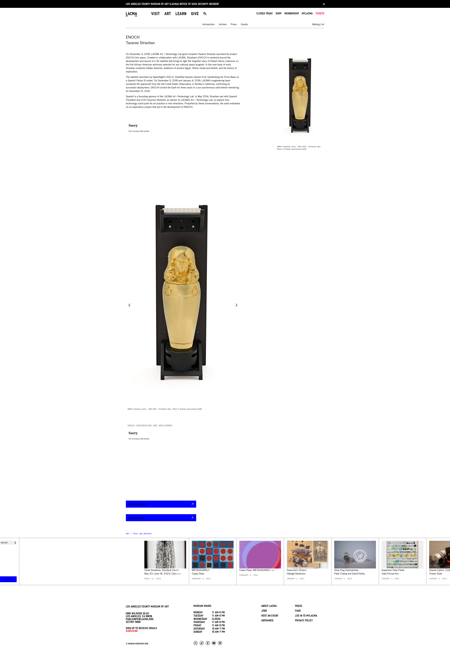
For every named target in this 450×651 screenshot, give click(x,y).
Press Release (135, 518)
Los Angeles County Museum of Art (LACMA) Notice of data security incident (172, 4)
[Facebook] (208, 643)
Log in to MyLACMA (306, 616)
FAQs (298, 611)
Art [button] (167, 14)
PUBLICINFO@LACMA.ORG (140, 619)
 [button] (204, 14)
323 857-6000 (133, 622)
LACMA (131, 14)
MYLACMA (307, 13)
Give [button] (195, 14)
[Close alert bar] (323, 4)
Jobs (264, 611)
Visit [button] (155, 14)
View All (8, 579)
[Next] (236, 305)
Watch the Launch (137, 504)
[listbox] (296, 561)
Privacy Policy (304, 620)
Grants (244, 24)
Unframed (267, 620)
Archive (223, 24)
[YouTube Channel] (214, 643)
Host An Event (269, 616)
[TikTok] (202, 643)
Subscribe (132, 631)
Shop (278, 13)
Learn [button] (180, 14)
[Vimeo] (220, 643)
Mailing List (318, 24)
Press (234, 24)
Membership (291, 13)
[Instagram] (195, 643)
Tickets (320, 13)
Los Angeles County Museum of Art (147, 607)
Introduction (208, 24)
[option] (208, 24)
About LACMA (269, 606)
